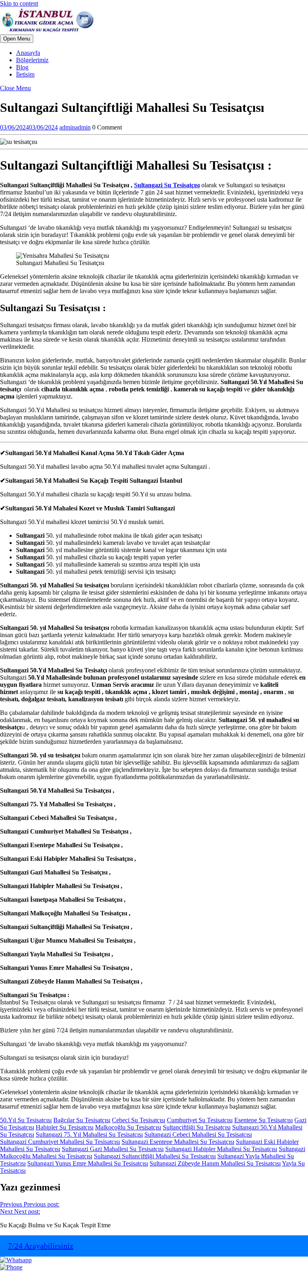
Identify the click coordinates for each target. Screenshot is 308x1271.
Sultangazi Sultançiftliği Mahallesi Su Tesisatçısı (155, 1156)
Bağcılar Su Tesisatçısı (81, 1120)
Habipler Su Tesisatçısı (64, 1127)
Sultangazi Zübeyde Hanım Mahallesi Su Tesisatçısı (215, 1163)
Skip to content (19, 3)
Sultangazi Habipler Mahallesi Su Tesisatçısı (221, 1149)
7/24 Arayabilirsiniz (40, 1245)
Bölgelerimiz (32, 60)
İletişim (25, 74)
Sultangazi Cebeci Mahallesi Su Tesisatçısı (198, 1134)
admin (75, 127)
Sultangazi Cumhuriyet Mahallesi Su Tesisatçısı (60, 1141)
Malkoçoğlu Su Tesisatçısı (128, 1127)
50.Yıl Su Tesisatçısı (26, 1120)
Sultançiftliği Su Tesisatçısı (197, 1127)
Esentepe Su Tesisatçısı (263, 1120)
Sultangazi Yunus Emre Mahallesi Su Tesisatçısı (87, 1163)
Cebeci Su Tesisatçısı (138, 1120)
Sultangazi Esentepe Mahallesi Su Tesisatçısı (178, 1141)
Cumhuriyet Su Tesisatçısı (200, 1120)
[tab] (16, 38)
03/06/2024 (29, 127)
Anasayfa (28, 52)
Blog (22, 67)
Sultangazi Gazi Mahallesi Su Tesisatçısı (113, 1149)
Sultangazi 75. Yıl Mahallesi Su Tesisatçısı (89, 1134)
